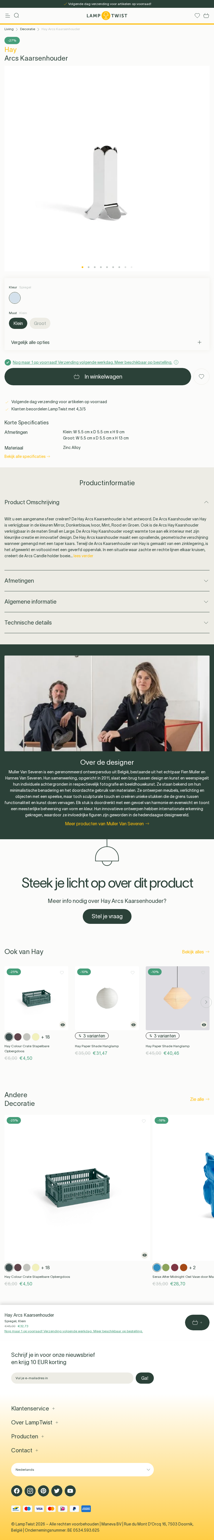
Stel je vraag (107, 916)
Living (9, 29)
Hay (10, 49)
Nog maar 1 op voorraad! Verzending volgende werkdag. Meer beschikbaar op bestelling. (73, 1331)
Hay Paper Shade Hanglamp (97, 1046)
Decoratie (27, 29)
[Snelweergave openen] (62, 1024)
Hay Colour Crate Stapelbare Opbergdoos (26, 1048)
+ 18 (45, 1036)
